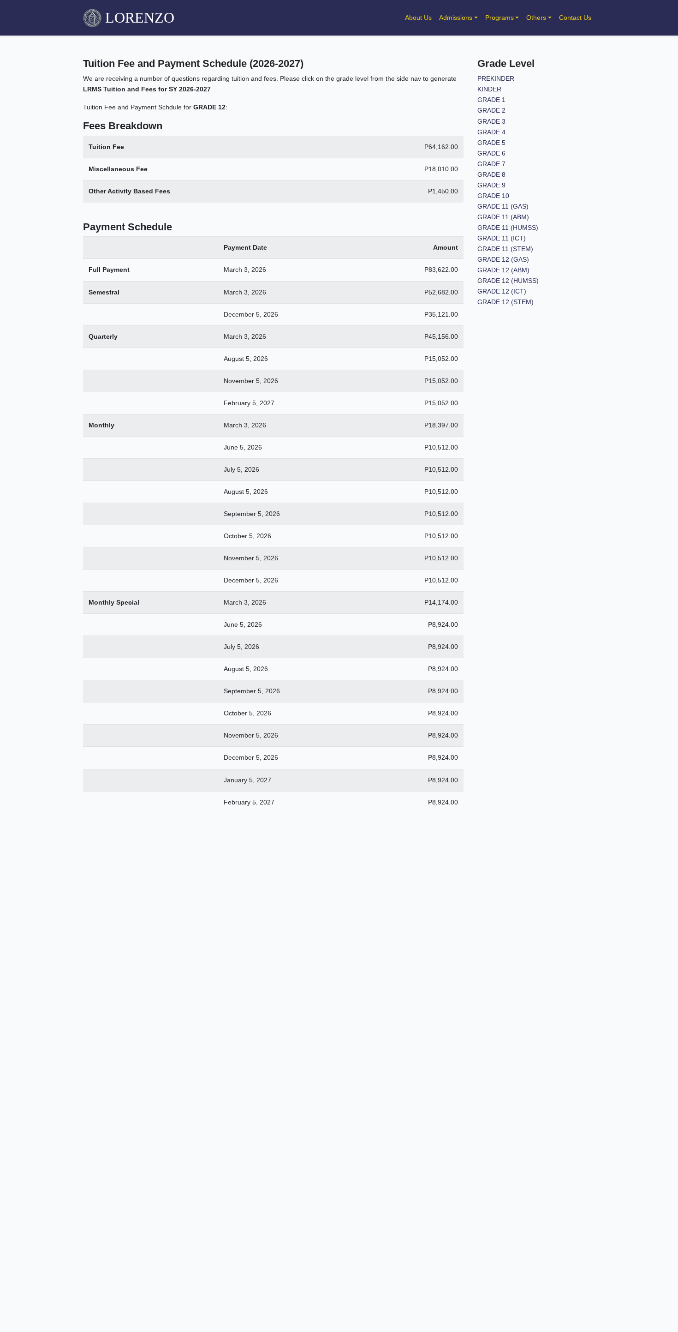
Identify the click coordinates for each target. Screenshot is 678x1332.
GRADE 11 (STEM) (505, 248)
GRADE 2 (491, 110)
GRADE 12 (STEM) (505, 302)
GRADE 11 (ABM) (503, 217)
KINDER (489, 89)
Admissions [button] (455, 17)
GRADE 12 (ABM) (503, 270)
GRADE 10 (493, 195)
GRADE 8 (491, 174)
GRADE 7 (491, 164)
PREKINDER (495, 78)
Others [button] (536, 17)
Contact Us (575, 17)
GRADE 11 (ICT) (501, 238)
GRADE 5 (491, 142)
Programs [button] (499, 17)
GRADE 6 (491, 153)
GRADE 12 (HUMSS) (508, 280)
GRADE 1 (491, 99)
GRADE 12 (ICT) (501, 291)
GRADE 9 (491, 185)
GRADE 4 (491, 132)
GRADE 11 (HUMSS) (507, 227)
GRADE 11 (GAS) (503, 206)
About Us (418, 17)
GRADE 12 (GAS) (503, 259)
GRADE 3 (491, 121)
